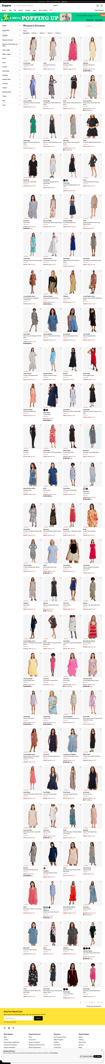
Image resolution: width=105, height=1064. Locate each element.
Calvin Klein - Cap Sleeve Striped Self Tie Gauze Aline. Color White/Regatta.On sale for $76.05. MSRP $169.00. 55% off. (52, 172)
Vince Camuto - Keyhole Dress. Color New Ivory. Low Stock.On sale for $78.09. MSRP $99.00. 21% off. (92, 859)
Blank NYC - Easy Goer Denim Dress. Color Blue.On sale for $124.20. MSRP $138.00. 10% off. (32, 940)
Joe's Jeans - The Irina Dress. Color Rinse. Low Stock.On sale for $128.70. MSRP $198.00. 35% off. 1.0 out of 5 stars (92, 783)
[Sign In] (97, 5)
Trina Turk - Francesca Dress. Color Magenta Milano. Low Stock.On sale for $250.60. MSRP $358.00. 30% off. (72, 54)
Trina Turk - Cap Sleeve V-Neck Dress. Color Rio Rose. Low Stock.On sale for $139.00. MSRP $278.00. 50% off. (52, 669)
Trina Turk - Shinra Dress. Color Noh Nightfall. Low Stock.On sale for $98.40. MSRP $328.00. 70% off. (72, 594)
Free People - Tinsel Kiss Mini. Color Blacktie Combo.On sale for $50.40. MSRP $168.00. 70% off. (72, 556)
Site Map (56, 1042)
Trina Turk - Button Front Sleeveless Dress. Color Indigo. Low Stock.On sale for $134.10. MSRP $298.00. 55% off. (52, 745)
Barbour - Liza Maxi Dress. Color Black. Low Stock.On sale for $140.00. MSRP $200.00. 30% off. (72, 363)
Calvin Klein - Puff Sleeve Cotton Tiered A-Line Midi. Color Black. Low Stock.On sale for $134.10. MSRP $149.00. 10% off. (92, 402)
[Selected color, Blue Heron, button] (84, 489)
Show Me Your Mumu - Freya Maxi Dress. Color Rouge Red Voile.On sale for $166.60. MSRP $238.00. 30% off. (72, 899)
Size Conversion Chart (60, 1037)
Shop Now (64, 1)
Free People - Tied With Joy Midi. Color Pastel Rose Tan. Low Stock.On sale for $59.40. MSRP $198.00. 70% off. (32, 54)
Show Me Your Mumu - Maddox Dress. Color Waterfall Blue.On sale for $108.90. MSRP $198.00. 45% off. (32, 481)
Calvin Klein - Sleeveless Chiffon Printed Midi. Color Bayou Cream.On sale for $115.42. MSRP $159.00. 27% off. (72, 402)
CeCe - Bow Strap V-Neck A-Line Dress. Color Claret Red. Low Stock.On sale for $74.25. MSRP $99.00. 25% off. (32, 899)
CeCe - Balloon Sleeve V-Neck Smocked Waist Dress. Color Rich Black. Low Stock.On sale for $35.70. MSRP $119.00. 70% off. (52, 632)
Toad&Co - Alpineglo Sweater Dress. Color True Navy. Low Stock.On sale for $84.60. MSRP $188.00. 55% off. (52, 859)
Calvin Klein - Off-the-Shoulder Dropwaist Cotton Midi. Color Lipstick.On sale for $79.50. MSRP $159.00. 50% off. (92, 556)
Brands (81, 1037)
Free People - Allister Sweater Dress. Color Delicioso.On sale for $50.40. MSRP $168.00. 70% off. (92, 325)
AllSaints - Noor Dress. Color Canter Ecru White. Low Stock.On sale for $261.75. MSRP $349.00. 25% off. (32, 594)
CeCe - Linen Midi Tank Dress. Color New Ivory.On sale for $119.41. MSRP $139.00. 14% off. (52, 54)
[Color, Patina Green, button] (47, 907)
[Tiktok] (9, 1028)
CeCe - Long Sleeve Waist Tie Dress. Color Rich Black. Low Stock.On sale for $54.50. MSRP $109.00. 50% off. (92, 172)
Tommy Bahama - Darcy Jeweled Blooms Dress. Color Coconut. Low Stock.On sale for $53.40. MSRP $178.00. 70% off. (72, 707)
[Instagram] (4, 1028)
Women (50, 33)
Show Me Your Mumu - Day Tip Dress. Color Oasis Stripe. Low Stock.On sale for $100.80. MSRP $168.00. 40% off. (92, 632)
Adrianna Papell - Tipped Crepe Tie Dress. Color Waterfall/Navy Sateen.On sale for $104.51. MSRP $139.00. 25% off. (52, 363)
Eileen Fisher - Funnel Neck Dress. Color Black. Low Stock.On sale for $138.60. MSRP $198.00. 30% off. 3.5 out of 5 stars (72, 441)
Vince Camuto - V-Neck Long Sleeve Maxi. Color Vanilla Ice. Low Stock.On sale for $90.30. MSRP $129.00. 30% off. (32, 363)
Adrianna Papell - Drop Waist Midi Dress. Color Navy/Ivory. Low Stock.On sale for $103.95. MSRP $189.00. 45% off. (72, 211)
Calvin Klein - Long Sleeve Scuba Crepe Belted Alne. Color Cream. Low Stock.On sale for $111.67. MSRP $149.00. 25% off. (72, 632)
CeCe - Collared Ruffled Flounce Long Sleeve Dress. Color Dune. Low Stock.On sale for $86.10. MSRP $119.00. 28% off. (92, 211)
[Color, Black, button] (87, 489)
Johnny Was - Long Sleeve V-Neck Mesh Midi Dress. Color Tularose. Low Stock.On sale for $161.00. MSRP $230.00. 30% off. (52, 92)
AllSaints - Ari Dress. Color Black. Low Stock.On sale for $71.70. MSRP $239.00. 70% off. (32, 441)
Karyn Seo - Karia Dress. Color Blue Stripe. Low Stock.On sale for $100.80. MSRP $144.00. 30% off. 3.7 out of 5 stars (32, 211)
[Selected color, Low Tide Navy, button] (44, 410)
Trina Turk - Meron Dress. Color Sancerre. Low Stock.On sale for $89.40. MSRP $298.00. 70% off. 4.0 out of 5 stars (52, 821)
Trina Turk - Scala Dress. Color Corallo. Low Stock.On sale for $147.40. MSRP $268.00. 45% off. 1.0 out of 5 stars (72, 669)
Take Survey (57, 1045)
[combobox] (32, 5)
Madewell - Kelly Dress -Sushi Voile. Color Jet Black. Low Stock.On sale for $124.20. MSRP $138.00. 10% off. (32, 172)
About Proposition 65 (35, 1047)
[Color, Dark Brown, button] (87, 948)
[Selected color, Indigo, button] (64, 180)
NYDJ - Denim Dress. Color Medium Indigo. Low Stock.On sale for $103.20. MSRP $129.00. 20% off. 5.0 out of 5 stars (52, 481)
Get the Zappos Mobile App (11, 1042)
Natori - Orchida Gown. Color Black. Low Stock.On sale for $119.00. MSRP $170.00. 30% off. (52, 940)
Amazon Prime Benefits (10, 1045)
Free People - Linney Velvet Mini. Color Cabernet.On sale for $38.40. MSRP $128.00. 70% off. (72, 980)
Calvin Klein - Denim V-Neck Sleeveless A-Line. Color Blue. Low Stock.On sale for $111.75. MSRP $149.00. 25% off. (52, 132)
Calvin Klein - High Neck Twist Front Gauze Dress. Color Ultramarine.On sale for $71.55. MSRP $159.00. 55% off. (72, 249)
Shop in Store (99, 20)
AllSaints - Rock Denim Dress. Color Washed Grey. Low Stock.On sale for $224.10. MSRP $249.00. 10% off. (72, 940)
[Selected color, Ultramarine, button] (44, 907)
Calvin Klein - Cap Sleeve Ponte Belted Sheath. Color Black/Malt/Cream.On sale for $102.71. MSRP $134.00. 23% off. (92, 249)
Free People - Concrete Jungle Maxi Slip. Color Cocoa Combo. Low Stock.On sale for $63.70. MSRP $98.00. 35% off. (72, 783)
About (5, 1037)
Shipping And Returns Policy (37, 1045)
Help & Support (99, 10)
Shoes (80, 1047)
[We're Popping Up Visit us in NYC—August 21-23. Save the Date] (52, 17)
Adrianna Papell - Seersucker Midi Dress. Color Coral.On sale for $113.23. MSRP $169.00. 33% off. (32, 402)
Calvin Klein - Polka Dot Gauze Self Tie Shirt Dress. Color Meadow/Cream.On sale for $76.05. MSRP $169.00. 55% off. (32, 132)
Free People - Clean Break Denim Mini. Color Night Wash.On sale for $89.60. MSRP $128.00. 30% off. (52, 783)
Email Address (9, 1018)
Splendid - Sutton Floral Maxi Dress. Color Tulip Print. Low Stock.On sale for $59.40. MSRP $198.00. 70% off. (92, 821)
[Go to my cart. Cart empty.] (101, 5)
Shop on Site (89, 20)
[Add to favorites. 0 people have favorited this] (41, 38)
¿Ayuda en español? (34, 1042)
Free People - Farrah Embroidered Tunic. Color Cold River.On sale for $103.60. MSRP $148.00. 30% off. (72, 325)
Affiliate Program (58, 1039)
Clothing (34, 33)
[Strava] (13, 1028)
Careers (6, 1039)
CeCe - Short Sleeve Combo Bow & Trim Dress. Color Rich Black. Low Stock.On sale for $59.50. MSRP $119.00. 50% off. (72, 92)
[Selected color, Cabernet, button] (64, 989)
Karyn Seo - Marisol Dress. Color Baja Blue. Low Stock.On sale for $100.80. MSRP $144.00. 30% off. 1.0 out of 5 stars (92, 899)
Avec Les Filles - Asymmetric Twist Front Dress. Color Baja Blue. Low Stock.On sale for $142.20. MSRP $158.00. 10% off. (32, 92)
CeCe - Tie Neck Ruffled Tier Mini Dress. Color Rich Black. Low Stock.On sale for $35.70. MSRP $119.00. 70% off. (92, 132)
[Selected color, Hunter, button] (84, 948)
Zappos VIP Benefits (9, 1047)
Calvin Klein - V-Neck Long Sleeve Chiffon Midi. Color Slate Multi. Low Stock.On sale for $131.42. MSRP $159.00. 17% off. (32, 519)
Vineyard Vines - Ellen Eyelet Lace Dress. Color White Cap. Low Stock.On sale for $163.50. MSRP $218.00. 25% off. (52, 249)
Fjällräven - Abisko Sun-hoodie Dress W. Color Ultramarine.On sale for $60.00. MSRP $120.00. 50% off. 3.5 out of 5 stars (52, 899)
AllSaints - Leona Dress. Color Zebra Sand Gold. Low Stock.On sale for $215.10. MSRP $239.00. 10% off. (72, 287)
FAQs (30, 1037)
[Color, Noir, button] (47, 410)
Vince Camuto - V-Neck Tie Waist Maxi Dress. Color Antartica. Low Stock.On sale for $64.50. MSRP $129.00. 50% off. (32, 556)
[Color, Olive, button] (44, 868)
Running (81, 1045)
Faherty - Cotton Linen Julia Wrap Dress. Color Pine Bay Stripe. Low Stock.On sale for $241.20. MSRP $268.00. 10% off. (92, 594)
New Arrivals (82, 1042)
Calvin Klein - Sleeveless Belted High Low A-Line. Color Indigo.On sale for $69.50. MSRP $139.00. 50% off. (72, 172)
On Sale (57, 33)
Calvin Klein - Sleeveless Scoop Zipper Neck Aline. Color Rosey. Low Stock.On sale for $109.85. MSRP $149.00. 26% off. (92, 980)
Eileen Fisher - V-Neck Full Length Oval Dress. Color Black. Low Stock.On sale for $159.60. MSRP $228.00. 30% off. (92, 745)
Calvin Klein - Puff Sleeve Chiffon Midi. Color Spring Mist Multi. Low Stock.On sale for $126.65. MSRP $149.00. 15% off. (72, 481)
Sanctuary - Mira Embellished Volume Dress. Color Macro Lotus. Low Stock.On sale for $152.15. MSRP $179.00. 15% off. (52, 519)
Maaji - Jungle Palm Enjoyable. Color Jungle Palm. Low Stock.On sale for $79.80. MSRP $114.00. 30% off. (92, 519)
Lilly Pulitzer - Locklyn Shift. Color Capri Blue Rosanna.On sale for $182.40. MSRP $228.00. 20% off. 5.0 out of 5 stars (52, 707)
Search (55, 5)
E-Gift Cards (57, 1047)
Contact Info (32, 1039)
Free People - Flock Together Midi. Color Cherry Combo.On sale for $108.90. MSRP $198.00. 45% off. (92, 363)
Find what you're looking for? (93, 1006)
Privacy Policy (54, 1053)
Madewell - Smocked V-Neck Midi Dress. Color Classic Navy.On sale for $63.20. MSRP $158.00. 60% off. (92, 441)
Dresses (42, 33)
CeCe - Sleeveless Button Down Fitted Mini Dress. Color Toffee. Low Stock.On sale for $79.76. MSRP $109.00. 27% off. (72, 859)
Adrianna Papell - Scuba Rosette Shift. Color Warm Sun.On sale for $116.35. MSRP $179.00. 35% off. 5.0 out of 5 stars (32, 669)
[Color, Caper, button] (67, 180)
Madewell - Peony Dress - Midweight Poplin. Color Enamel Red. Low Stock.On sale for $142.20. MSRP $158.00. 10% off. (72, 519)
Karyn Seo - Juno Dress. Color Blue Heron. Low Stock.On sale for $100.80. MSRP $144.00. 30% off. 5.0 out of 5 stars (92, 481)
